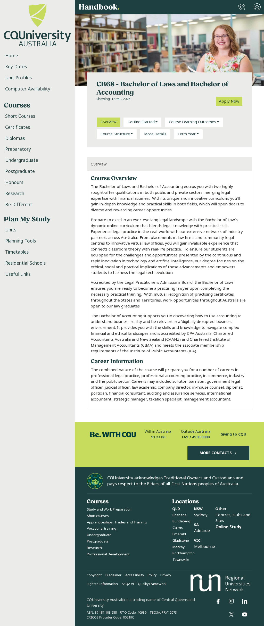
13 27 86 (158, 437)
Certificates (17, 127)
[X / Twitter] (231, 614)
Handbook (99, 7)
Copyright (94, 575)
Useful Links (17, 274)
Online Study (228, 527)
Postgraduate (20, 171)
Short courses (98, 515)
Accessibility (134, 575)
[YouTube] (244, 614)
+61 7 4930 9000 (196, 437)
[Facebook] (218, 601)
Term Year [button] (187, 134)
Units (10, 230)
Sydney (201, 515)
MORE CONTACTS (216, 453)
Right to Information (102, 584)
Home (11, 55)
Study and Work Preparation (109, 509)
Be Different (18, 204)
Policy (152, 575)
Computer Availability (27, 89)
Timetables (17, 252)
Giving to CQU (233, 434)
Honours (14, 182)
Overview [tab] (108, 122)
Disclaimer (113, 575)
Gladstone (180, 540)
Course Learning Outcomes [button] (192, 122)
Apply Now (229, 101)
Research (14, 193)
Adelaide (202, 530)
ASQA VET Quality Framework (144, 584)
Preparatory (18, 149)
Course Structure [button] (115, 134)
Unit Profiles (18, 77)
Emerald (179, 534)
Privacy (165, 575)
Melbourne (204, 546)
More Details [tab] (155, 134)
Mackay (178, 547)
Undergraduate (21, 160)
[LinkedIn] (244, 601)
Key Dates (16, 66)
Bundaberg (181, 521)
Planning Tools (20, 241)
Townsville (180, 559)
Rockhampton (183, 553)
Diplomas (15, 138)
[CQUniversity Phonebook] (242, 7)
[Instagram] (231, 601)
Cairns (177, 527)
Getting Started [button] (141, 122)
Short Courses (20, 116)
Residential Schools (25, 263)
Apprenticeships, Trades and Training (117, 522)
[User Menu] (257, 7)
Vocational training (101, 528)
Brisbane (179, 515)
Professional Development (108, 554)
